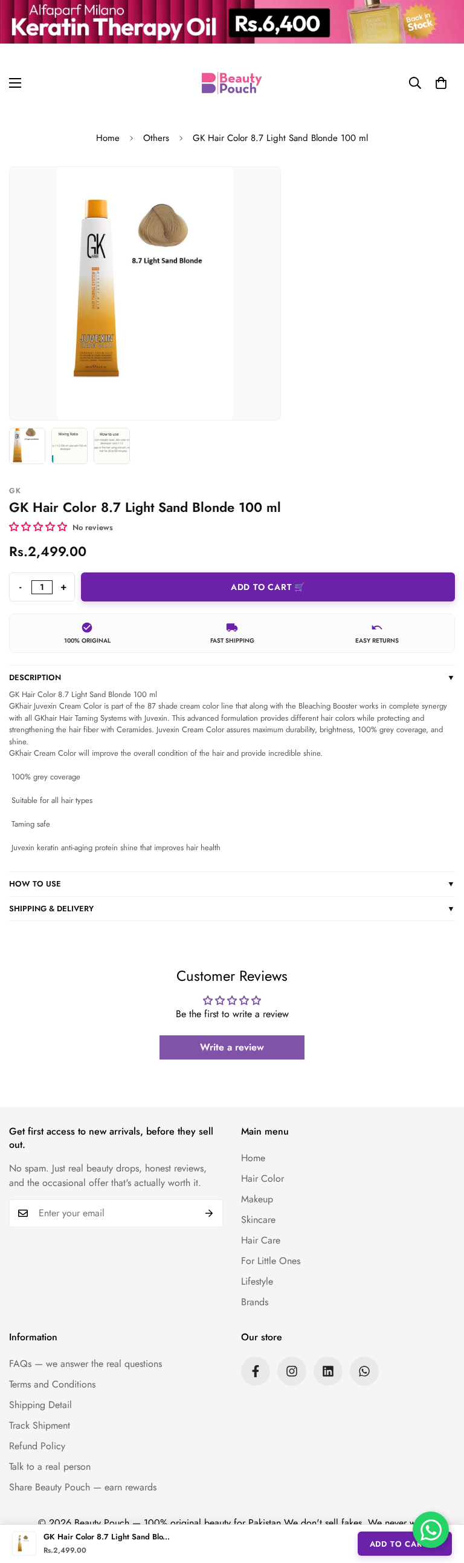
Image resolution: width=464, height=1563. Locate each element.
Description (232, 677)
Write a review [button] (232, 1047)
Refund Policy (37, 1446)
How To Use (232, 884)
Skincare (258, 1220)
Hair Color (262, 1178)
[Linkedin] (328, 1371)
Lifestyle (257, 1281)
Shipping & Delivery (232, 908)
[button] (441, 83)
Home (108, 138)
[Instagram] (291, 1371)
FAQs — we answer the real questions (85, 1364)
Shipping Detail (40, 1405)
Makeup (257, 1199)
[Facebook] (255, 1371)
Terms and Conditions (52, 1384)
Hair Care (260, 1240)
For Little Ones (270, 1261)
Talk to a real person (50, 1466)
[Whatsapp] (364, 1371)
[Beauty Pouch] (232, 83)
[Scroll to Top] (440, 1497)
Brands (254, 1302)
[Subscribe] (209, 1213)
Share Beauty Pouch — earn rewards (82, 1487)
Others (156, 138)
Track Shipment (39, 1425)
